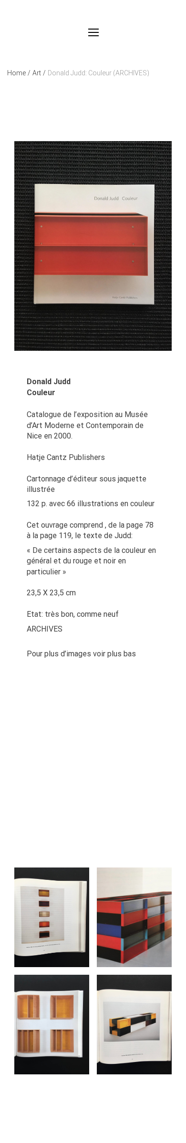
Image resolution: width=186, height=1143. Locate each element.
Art (39, 73)
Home (19, 73)
